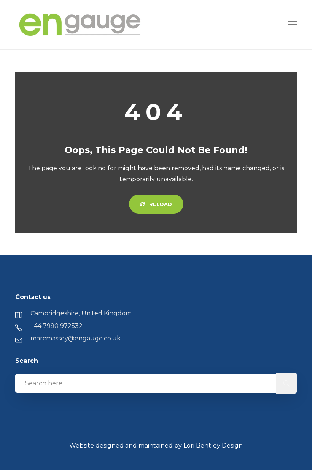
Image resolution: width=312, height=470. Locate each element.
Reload (160, 204)
